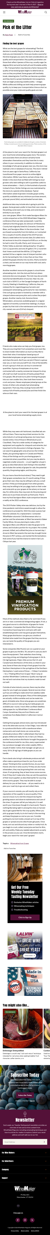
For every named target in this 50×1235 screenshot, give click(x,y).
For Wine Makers (8, 1152)
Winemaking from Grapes (19, 843)
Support (5, 1178)
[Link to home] (25, 12)
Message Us (18, 1213)
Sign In (32, 1101)
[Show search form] (45, 12)
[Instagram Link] (25, 1222)
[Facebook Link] (17, 1222)
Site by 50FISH (35, 1230)
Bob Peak (9, 35)
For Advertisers (7, 1161)
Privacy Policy (15, 1230)
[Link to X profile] (32, 1222)
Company (5, 1169)
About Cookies (25, 1230)
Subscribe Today (25, 1095)
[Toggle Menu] (4, 12)
